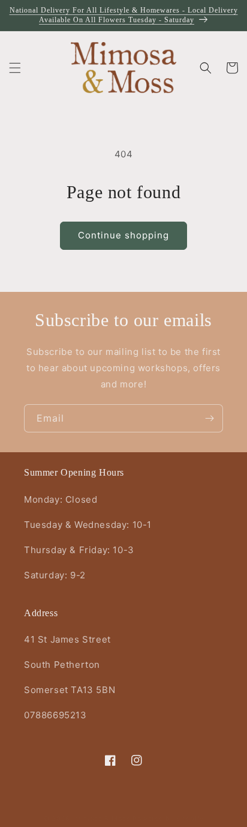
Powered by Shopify (168, 818)
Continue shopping (123, 235)
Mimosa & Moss (103, 818)
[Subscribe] (209, 418)
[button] (15, 68)
